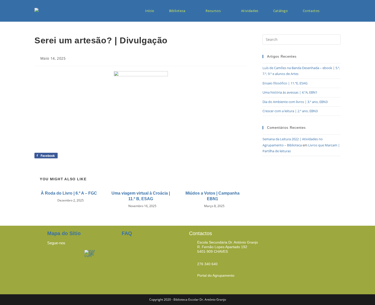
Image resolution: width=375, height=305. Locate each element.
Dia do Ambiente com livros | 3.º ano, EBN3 (295, 101)
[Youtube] (72, 256)
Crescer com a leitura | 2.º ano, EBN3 (290, 111)
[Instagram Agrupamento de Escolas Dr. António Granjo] (90, 252)
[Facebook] (53, 256)
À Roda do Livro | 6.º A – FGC (69, 193)
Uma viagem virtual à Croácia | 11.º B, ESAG (140, 196)
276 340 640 (207, 264)
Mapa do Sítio (64, 233)
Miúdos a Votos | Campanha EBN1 (212, 196)
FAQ (127, 233)
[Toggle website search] (335, 11)
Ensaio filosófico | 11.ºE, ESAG (284, 83)
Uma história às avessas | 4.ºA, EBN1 (289, 92)
